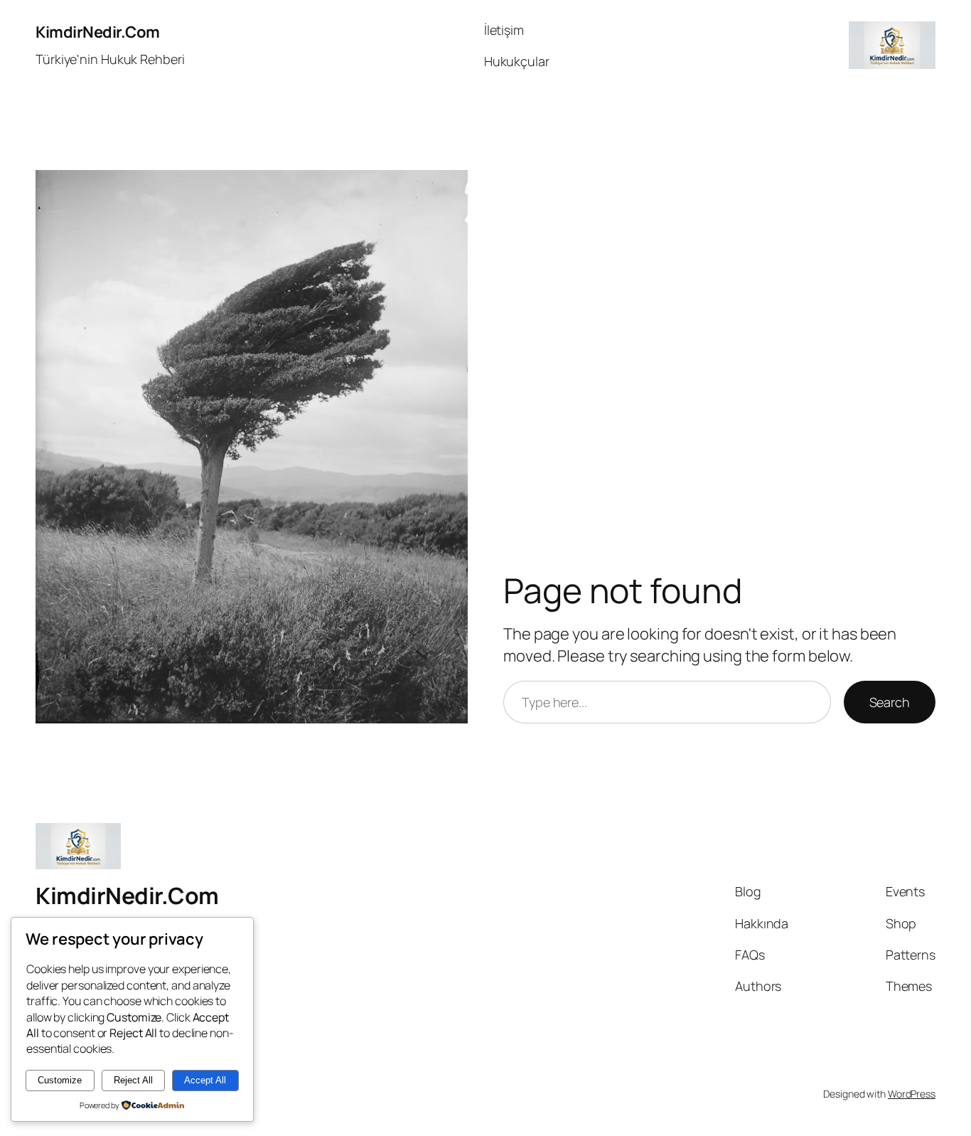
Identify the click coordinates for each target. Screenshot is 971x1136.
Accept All (205, 1080)
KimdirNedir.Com (98, 32)
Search (889, 702)
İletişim (504, 29)
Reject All (133, 1080)
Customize (60, 1080)
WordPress (911, 1093)
